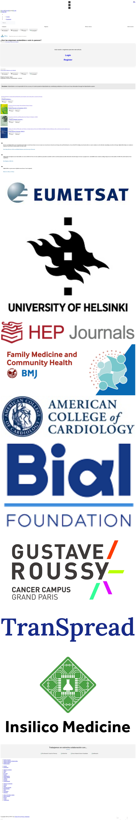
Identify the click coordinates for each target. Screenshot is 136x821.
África (4, 771)
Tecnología (5, 791)
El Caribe (5, 773)
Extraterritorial (6, 781)
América (5, 778)
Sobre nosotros (6, 796)
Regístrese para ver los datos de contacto (17, 36)
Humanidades (6, 788)
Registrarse (8, 19)
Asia (4, 772)
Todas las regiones (7, 769)
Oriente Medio (6, 777)
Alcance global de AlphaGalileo (10, 761)
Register (68, 60)
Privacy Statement (25, 816)
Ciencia (5, 785)
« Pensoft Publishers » (6, 99)
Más (134, 2)
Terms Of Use (18, 816)
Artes (4, 790)
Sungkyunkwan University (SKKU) (16, 131)
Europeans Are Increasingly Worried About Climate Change (20, 105)
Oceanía (5, 780)
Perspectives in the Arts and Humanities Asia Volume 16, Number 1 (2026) (23, 116)
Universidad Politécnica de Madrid (8, 70)
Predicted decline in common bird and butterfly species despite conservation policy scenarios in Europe (21, 96)
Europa (5, 774)
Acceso (8, 16)
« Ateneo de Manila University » (15, 119)
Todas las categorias (7, 783)
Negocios (5, 792)
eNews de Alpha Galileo (8, 795)
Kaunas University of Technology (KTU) (17, 108)
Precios (5, 797)
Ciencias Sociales (7, 787)
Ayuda (4, 798)
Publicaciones (6, 763)
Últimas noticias (7, 762)
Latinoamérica (6, 776)
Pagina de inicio (7, 759)
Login (68, 55)
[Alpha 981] (3, 12)
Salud (4, 786)
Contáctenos (6, 800)
